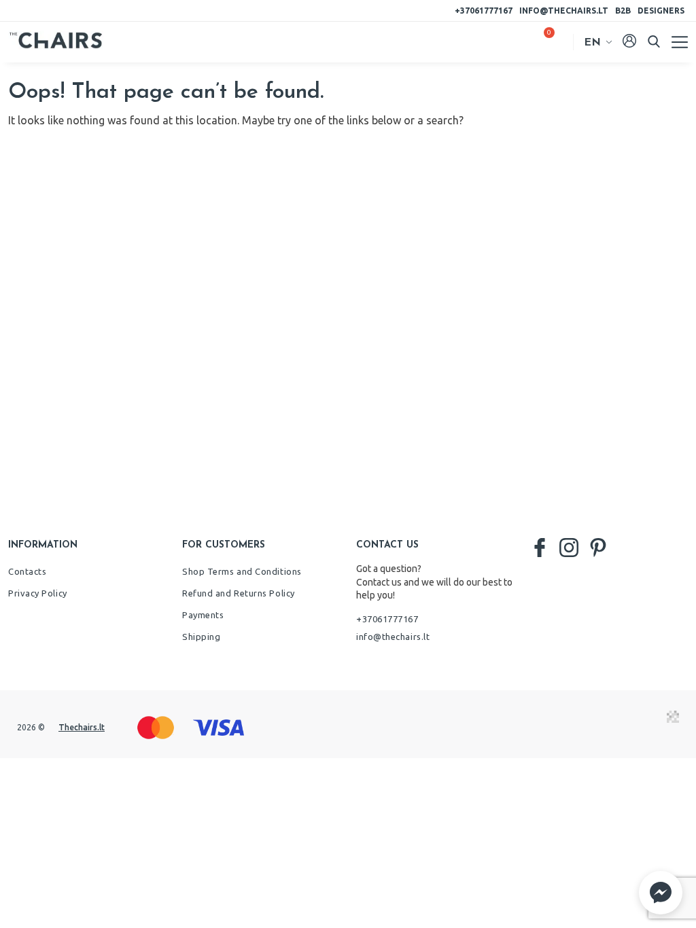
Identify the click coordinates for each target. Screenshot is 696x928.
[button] (660, 892)
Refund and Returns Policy (238, 593)
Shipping (201, 636)
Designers (661, 10)
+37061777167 (483, 10)
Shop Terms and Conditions (242, 571)
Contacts (27, 571)
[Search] (654, 41)
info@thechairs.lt (563, 10)
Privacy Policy (37, 593)
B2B (623, 10)
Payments (203, 615)
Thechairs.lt (81, 727)
